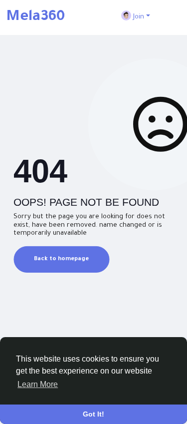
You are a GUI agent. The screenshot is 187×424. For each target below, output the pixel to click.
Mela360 (35, 17)
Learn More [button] (37, 384)
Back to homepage (61, 259)
